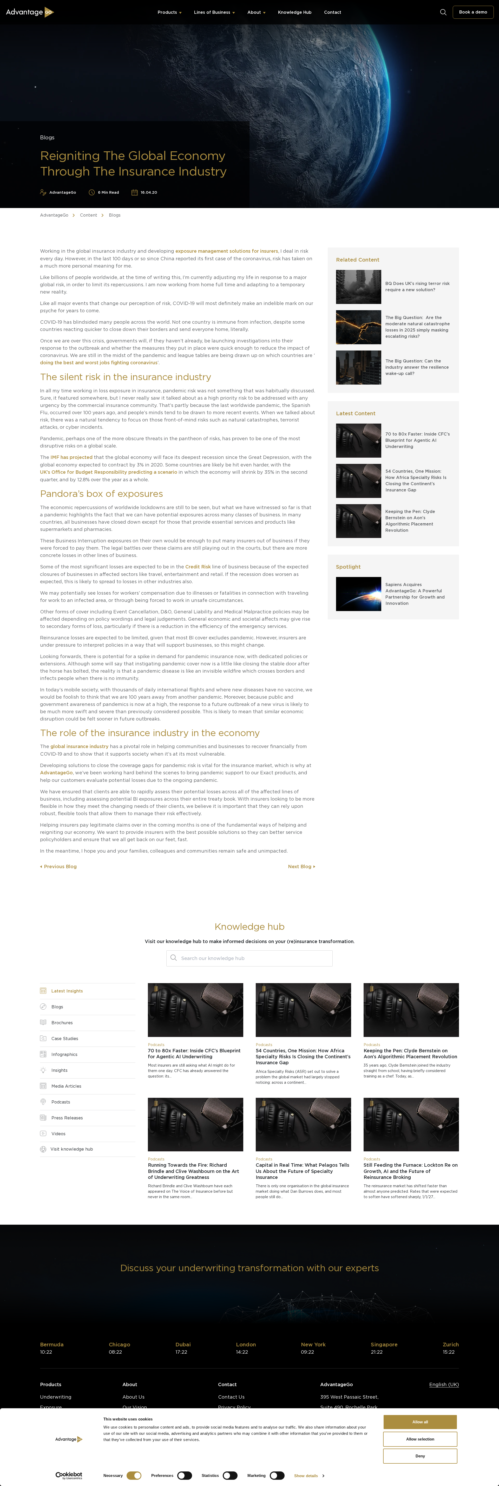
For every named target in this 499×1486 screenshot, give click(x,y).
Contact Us (231, 1397)
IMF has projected (71, 457)
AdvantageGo (54, 215)
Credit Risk (198, 566)
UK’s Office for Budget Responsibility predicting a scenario (108, 472)
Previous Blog (60, 866)
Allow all (420, 1422)
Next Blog (299, 866)
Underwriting (55, 1397)
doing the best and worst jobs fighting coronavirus (98, 362)
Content (88, 215)
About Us (133, 1397)
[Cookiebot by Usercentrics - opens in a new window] (69, 1476)
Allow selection (420, 1439)
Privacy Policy (234, 1407)
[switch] (184, 1475)
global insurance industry (79, 746)
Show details (306, 1476)
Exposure (51, 1407)
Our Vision (134, 1407)
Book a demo (473, 12)
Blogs (115, 215)
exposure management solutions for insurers (226, 251)
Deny (420, 1456)
